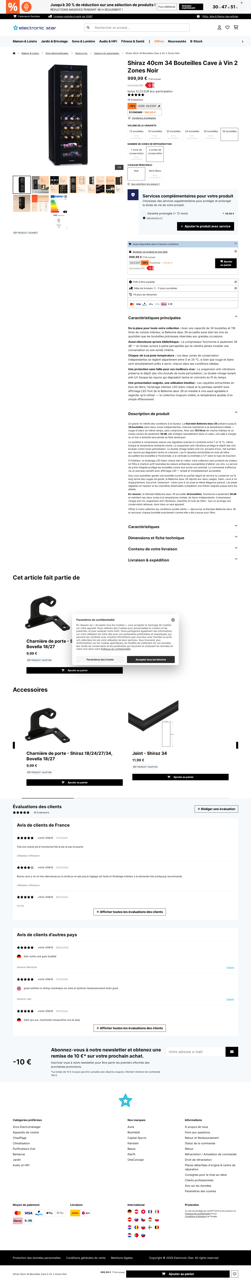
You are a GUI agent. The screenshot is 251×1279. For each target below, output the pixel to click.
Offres (159, 41)
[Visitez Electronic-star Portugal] (136, 1235)
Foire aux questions (197, 1132)
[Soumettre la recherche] (88, 27)
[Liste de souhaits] (227, 27)
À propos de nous (196, 1127)
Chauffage (19, 1137)
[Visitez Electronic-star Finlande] (150, 1227)
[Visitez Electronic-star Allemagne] (130, 1212)
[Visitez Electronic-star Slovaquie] (136, 1219)
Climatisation (21, 1143)
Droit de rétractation (198, 1159)
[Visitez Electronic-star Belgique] (157, 1227)
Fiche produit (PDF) (135, 85)
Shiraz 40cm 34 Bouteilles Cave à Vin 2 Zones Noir (153, 53)
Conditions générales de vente (86, 1258)
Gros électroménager (57, 53)
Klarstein (133, 1143)
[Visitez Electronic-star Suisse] (143, 1212)
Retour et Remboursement (202, 1137)
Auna (131, 1127)
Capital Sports (137, 1137)
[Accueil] (17, 53)
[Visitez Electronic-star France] (150, 1212)
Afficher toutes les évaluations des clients (131, 912)
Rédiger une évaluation (217, 809)
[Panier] (236, 27)
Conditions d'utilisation (196, 1216)
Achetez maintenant (188, 6)
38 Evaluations (135, 99)
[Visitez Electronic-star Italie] (157, 1212)
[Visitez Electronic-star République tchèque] (143, 1219)
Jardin (17, 1159)
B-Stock (196, 41)
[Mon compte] (219, 27)
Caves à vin (81, 53)
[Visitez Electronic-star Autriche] (136, 1212)
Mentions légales (122, 1258)
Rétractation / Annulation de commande (210, 1154)
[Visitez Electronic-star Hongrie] (150, 1219)
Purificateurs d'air (24, 1148)
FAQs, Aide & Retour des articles (220, 16)
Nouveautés (177, 41)
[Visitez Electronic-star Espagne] (130, 1219)
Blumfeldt (134, 1132)
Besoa (131, 1148)
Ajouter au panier (181, 1274)
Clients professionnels (199, 1180)
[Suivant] (242, 41)
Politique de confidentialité (197, 1213)
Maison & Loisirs (30, 53)
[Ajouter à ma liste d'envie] (234, 1274)
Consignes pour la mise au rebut (206, 1174)
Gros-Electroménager (27, 1127)
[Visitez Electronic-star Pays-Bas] (130, 1235)
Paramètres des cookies (200, 1191)
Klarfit (131, 1154)
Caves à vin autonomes (107, 53)
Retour (189, 1148)
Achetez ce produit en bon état (150, 251)
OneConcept (136, 1159)
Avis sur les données (198, 1185)
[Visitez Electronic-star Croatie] (130, 1227)
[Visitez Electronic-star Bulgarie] (143, 1227)
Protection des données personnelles (37, 1258)
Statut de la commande (200, 1143)
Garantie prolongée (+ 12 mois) (167, 213)
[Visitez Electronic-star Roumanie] (136, 1227)
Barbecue (19, 1154)
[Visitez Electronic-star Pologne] (157, 1219)
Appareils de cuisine (26, 1132)
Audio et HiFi (21, 1165)
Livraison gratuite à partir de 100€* (73, 16)
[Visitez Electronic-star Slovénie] (143, 1235)
